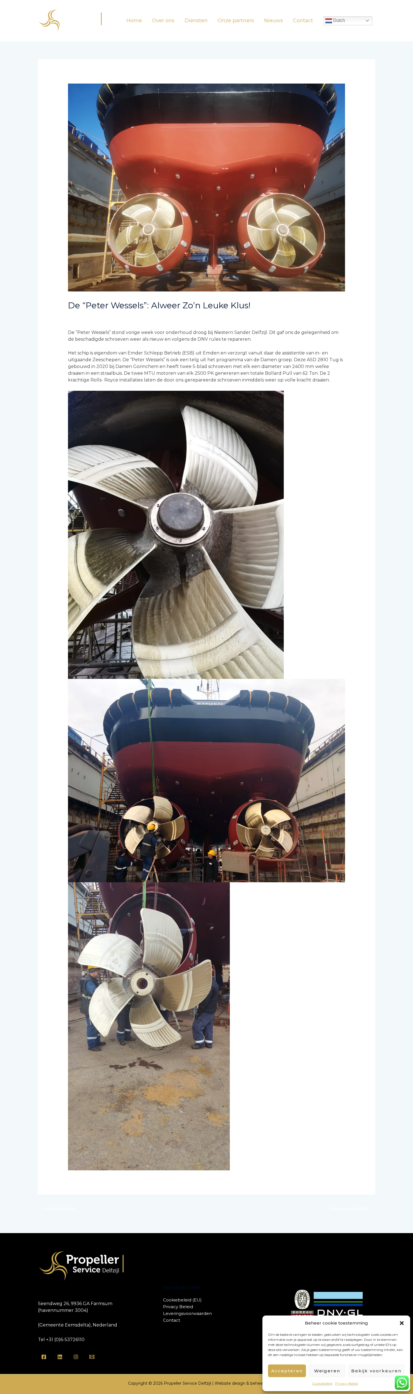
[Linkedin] (60, 1357)
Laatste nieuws (87, 316)
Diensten (196, 20)
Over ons (163, 20)
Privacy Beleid (346, 1383)
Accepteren (287, 1370)
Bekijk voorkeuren (376, 1370)
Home (134, 20)
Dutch (338, 20)
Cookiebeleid (322, 1383)
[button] (402, 1323)
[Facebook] (44, 1357)
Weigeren (327, 1370)
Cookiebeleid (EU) (182, 1300)
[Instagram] (76, 1357)
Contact (303, 20)
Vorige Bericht (57, 1208)
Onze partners (236, 20)
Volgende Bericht (352, 1208)
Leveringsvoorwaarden (187, 1313)
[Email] (92, 1357)
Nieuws (273, 20)
